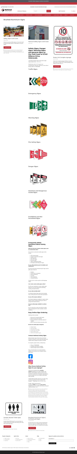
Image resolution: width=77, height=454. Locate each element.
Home (56, 6)
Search (48, 11)
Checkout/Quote (69, 6)
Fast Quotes (62, 11)
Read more (7, 47)
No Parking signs (66, 68)
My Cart (17, 438)
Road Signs (21, 447)
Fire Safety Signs (34, 142)
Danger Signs (33, 166)
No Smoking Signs (41, 430)
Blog (28, 441)
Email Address (51, 438)
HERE (37, 64)
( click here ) (38, 61)
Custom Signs (48, 15)
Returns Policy (30, 438)
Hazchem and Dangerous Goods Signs (37, 191)
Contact (72, 15)
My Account (60, 6)
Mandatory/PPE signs (35, 329)
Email (40, 439)
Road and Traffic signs (58, 69)
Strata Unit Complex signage (62, 57)
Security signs (65, 69)
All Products (5, 15)
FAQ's (40, 440)
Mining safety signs (34, 331)
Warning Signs (33, 118)
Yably (37, 387)
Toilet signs (69, 69)
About (74, 6)
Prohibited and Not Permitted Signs (35, 217)
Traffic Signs (29, 15)
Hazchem (6, 440)
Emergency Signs (34, 93)
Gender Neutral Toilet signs (12, 417)
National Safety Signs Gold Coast (38, 41)
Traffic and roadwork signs (36, 332)
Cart (64, 6)
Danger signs (33, 326)
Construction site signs (35, 330)
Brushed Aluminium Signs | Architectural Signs (37, 418)
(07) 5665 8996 (11, 6)
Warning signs (33, 328)
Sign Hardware (38, 15)
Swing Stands (6, 439)
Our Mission (30, 440)
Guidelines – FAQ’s (58, 15)
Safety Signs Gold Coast (11, 38)
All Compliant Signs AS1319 (17, 15)
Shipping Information (31, 439)
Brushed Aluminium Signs (58, 68)
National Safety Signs (41, 381)
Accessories (26, 447)
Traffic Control (7, 438)
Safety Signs (10, 447)
